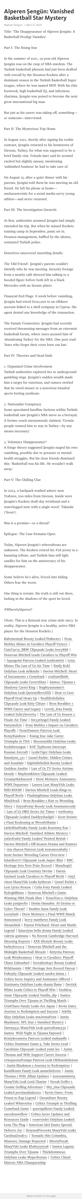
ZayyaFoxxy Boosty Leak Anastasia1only (46, 806)
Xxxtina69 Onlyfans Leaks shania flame (33, 984)
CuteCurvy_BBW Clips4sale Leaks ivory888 (36, 649)
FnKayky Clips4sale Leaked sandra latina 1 (35, 973)
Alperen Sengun (13, 25)
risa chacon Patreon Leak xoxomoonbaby (37, 849)
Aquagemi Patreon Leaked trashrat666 (35, 660)
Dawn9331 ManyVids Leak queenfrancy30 (35, 1028)
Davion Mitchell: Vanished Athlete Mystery (36, 833)
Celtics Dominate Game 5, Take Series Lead (36, 1044)
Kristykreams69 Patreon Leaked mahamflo (35, 1038)
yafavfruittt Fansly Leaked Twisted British (35, 838)
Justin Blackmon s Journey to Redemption (38, 1065)
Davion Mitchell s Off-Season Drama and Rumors (40, 844)
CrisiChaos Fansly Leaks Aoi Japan (29, 1006)
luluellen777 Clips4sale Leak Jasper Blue (33, 860)
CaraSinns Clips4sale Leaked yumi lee (32, 1049)
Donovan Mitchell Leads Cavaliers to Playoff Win (40, 655)
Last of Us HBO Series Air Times (31, 811)
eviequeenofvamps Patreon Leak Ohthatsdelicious (41, 1060)
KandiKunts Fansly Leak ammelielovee (32, 1071)
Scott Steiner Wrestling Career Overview (34, 855)
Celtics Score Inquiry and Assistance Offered (37, 979)
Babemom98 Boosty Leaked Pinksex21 (32, 639)
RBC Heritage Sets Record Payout (50, 968)
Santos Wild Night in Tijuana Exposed (32, 1033)
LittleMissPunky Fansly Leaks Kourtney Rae (36, 828)
